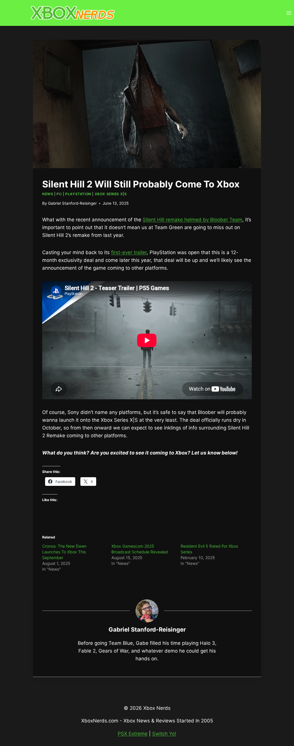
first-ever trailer (129, 252)
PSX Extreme (133, 734)
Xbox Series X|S (111, 194)
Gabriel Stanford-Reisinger (72, 203)
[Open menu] (288, 12)
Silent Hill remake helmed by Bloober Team (192, 220)
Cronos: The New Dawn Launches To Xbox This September (64, 552)
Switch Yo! (164, 734)
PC (59, 194)
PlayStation (78, 194)
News (47, 194)
